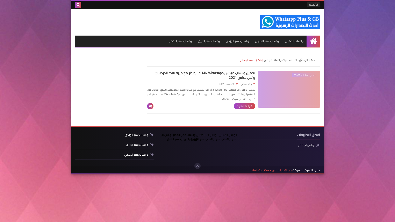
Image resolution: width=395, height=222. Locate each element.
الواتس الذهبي (228, 135)
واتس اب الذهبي (206, 135)
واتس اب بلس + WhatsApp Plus (269, 170)
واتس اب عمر (306, 145)
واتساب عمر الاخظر (180, 41)
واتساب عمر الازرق (209, 41)
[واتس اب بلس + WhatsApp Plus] (290, 22)
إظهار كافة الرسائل (251, 60)
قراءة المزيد (244, 106)
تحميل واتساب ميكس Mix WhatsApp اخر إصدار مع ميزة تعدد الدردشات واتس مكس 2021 (205, 75)
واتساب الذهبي (294, 41)
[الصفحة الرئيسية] (313, 41)
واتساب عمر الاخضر (184, 135)
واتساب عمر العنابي (267, 41)
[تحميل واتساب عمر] (88, 5)
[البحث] (78, 5)
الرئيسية (313, 4)
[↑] (197, 166)
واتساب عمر (223, 139)
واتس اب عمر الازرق (179, 139)
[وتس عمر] (94, 5)
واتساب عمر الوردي (237, 41)
